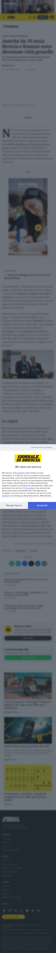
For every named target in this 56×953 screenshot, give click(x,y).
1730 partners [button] (19, 473)
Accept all (42, 505)
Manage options (14, 505)
